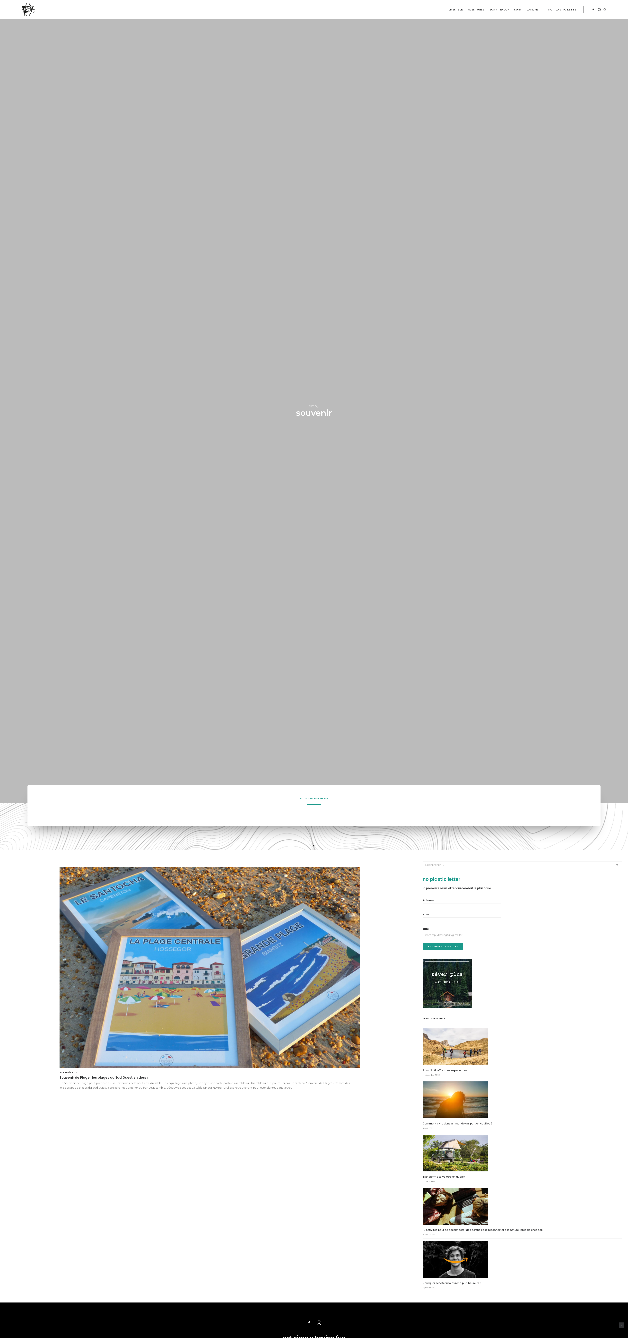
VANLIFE (532, 9)
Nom (426, 914)
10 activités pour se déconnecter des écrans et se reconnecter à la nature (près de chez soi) (483, 1229)
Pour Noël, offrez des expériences (445, 1070)
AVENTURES (476, 9)
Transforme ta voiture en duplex (444, 1176)
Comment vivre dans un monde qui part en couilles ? (457, 1123)
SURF (517, 9)
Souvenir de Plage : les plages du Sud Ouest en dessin (104, 1077)
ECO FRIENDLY (499, 9)
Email (426, 928)
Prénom (428, 900)
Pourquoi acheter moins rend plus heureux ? (452, 1283)
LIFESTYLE (456, 9)
